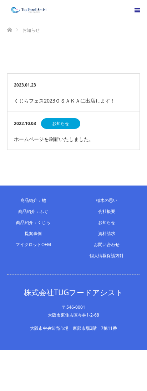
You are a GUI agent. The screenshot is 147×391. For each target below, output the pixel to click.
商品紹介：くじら (33, 222)
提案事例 (33, 233)
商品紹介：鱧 (33, 200)
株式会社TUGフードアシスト (73, 292)
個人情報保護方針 (107, 255)
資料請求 (106, 233)
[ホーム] (9, 28)
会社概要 (106, 211)
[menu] (137, 10)
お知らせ (60, 123)
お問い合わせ (107, 244)
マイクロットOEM (33, 244)
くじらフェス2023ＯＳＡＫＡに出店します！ (64, 100)
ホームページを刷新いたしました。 (54, 139)
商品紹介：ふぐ (33, 211)
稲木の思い (106, 200)
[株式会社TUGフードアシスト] (50, 10)
